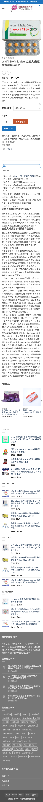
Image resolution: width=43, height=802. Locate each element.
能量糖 (5, 753)
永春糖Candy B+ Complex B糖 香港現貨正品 (32, 412)
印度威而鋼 (15, 722)
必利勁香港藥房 (8, 733)
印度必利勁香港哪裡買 (28, 722)
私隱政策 (5, 781)
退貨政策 (5, 785)
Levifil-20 (18, 176)
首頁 (3, 58)
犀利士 (18, 737)
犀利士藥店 (6, 745)
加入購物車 (20, 122)
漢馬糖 (11, 737)
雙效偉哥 (14, 757)
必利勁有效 (16, 730)
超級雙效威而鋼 (27, 753)
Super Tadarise (28, 718)
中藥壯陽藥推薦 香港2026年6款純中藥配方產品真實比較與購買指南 (24, 687)
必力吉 (24, 733)
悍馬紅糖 (32, 733)
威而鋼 (5, 726)
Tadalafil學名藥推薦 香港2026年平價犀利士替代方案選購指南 (24, 697)
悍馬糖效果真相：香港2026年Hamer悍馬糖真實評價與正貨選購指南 (24, 667)
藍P (10, 753)
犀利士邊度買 (7, 749)
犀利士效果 (28, 741)
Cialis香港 (6, 718)
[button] (3, 8)
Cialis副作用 (7, 714)
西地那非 (17, 753)
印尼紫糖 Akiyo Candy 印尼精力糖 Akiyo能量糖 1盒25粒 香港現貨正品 (11, 412)
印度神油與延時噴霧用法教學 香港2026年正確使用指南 (22, 677)
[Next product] (4, 73)
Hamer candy (16, 718)
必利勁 (11, 726)
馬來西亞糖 (6, 760)
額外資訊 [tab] (6, 170)
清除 (40, 104)
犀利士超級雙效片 (30, 745)
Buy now (9, 128)
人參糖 (37, 718)
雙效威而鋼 (23, 757)
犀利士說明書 (17, 745)
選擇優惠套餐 (6, 108)
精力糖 (34, 749)
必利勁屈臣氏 (32, 726)
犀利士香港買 (18, 749)
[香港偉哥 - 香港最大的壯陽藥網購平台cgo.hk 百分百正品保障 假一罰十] (21, 8)
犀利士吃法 (6, 741)
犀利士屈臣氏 (17, 741)
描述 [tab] (4, 166)
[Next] (41, 406)
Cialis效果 (25, 714)
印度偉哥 (6, 722)
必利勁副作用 (20, 726)
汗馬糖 (5, 737)
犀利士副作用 (27, 737)
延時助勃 (10, 58)
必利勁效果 (6, 730)
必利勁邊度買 (27, 730)
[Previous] (1, 406)
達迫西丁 (6, 757)
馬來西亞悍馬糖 (34, 757)
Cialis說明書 (35, 714)
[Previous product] (8, 73)
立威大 (27, 176)
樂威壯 (33, 176)
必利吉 (18, 733)
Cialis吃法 (16, 714)
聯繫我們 (5, 776)
